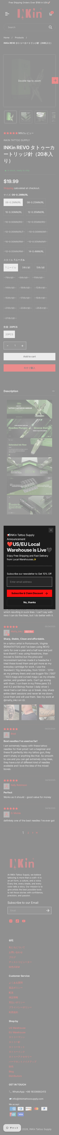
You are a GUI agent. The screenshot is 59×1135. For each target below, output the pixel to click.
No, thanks (29, 602)
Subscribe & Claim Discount (27, 593)
